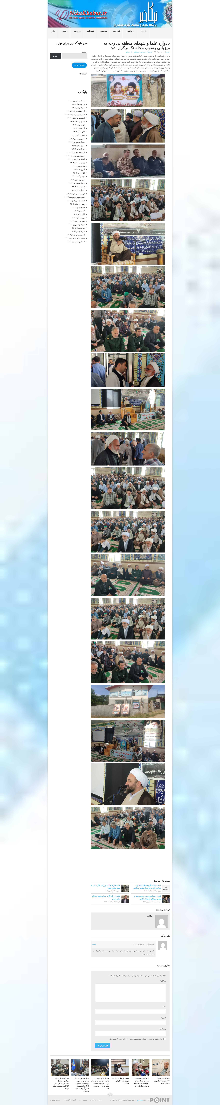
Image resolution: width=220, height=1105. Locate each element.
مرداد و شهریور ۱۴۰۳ (76, 183)
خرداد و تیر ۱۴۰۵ (78, 108)
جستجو (84, 52)
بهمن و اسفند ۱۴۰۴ (77, 121)
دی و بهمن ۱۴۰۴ (78, 125)
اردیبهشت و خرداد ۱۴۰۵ (76, 111)
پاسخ (94, 944)
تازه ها (143, 31)
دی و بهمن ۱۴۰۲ (78, 207)
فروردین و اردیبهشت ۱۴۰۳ (75, 197)
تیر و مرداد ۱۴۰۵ (78, 104)
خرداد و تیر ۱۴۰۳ (78, 190)
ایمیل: (163, 1017)
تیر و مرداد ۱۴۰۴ (78, 145)
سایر (53, 31)
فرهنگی (90, 31)
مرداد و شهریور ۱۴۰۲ (76, 225)
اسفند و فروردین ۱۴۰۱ (76, 242)
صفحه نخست (55, 1100)
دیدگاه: (163, 981)
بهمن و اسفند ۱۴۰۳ (77, 163)
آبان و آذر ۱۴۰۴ (79, 132)
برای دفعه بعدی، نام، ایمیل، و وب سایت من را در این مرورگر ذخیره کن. (135, 1039)
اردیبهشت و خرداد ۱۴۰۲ (76, 235)
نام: (164, 1006)
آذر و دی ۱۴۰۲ (79, 211)
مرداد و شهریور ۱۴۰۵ (76, 101)
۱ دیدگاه (129, 52)
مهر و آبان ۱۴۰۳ (79, 176)
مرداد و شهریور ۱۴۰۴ (76, 142)
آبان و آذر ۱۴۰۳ (79, 173)
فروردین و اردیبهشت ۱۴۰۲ (75, 238)
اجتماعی (130, 31)
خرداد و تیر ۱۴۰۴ (78, 149)
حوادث (65, 31)
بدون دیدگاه (116, 891)
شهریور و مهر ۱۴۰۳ (77, 180)
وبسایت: (163, 1029)
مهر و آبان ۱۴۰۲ (79, 218)
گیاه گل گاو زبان (70, 1100)
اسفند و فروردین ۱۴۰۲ (76, 200)
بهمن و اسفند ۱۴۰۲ (77, 204)
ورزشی (77, 31)
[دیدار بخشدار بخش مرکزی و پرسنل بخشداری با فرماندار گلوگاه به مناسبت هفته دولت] (60, 1067)
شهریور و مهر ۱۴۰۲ (77, 221)
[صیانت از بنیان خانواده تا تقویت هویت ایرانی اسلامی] (120, 1067)
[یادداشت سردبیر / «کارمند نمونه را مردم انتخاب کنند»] (161, 1067)
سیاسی (103, 31)
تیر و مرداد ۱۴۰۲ (78, 228)
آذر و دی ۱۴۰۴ (79, 128)
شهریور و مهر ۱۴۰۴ (77, 139)
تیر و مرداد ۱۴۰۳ (78, 187)
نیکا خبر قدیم (79, 65)
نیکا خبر (140, 1100)
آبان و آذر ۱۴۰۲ (79, 214)
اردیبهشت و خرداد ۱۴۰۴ (76, 152)
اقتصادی (116, 31)
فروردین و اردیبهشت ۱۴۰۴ (75, 156)
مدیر (167, 52)
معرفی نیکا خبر (95, 1100)
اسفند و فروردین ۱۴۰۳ (76, 159)
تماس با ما (83, 1100)
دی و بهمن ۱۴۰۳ (78, 166)
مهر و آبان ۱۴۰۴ (79, 135)
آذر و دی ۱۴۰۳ (79, 170)
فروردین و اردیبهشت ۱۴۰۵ (75, 114)
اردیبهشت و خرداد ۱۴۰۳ (76, 194)
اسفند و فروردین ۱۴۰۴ (76, 118)
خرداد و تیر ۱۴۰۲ (78, 231)
